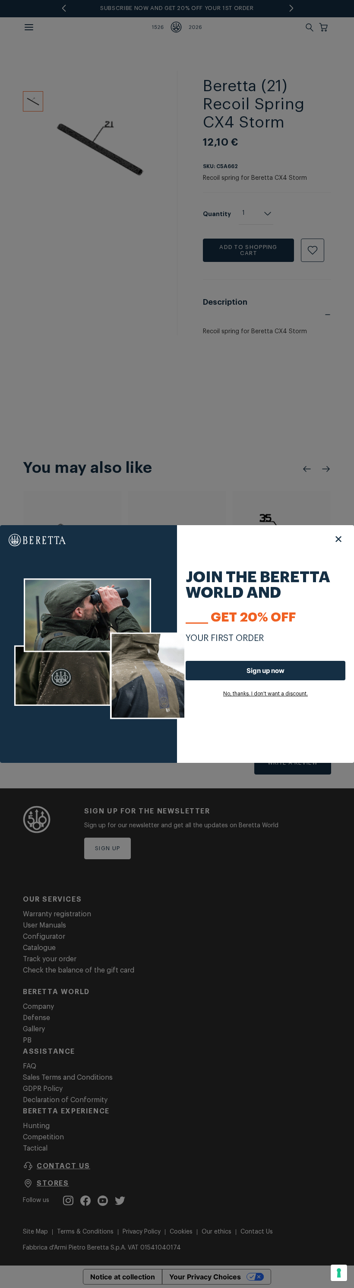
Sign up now (265, 670)
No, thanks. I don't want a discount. (265, 693)
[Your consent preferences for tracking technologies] (339, 1273)
